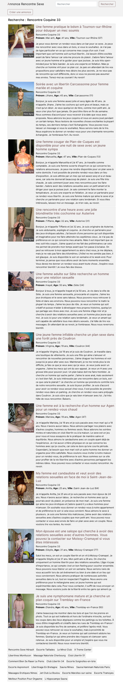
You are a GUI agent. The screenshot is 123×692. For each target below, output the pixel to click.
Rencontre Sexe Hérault (21, 649)
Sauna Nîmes (67, 667)
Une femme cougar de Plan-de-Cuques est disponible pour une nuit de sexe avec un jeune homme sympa (71, 145)
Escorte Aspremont (18, 667)
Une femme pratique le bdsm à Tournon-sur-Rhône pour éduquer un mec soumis (74, 28)
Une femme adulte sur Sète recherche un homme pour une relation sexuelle (72, 276)
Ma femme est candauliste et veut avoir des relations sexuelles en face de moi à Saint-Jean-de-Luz (74, 477)
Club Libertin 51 (76, 655)
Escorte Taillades (45, 649)
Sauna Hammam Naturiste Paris (93, 667)
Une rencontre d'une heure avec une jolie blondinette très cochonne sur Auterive (66, 211)
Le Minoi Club (64, 649)
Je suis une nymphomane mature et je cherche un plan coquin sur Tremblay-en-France (73, 598)
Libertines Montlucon (19, 655)
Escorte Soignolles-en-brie (81, 661)
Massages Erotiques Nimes (22, 673)
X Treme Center (82, 649)
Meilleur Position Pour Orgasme (25, 678)
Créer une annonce (20, 12)
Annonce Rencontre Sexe (26, 4)
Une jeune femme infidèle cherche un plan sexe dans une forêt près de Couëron (75, 336)
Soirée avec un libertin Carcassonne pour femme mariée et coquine (72, 86)
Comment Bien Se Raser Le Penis (26, 661)
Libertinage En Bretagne (44, 667)
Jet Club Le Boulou (50, 673)
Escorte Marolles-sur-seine (77, 673)
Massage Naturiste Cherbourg (50, 655)
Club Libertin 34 (55, 661)
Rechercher (107, 4)
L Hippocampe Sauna (56, 678)
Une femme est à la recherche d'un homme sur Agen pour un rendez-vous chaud (75, 407)
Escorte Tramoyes (104, 673)
